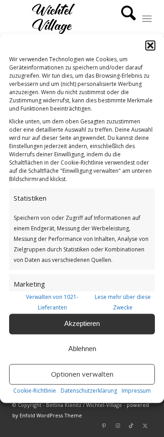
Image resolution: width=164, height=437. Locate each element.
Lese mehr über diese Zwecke (123, 302)
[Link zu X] (145, 425)
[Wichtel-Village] (68, 18)
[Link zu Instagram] (117, 425)
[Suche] (124, 18)
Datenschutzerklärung (89, 390)
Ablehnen (82, 349)
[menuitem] (124, 18)
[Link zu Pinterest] (104, 425)
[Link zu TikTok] (131, 425)
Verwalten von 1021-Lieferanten (52, 302)
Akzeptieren (82, 324)
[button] (150, 45)
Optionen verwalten (82, 374)
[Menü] (147, 18)
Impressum (136, 390)
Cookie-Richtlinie (34, 390)
